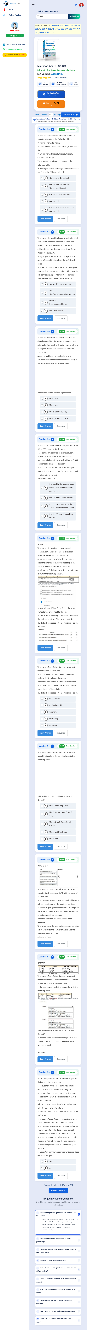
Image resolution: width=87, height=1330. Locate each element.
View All (73, 16)
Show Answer (45, 219)
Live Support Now (15, 35)
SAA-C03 (68, 29)
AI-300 (61, 29)
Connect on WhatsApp (14, 49)
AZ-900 (74, 25)
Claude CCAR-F (57, 25)
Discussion (61, 219)
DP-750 (67, 25)
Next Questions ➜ (58, 1190)
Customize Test (70, 115)
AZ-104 (42, 29)
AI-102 (48, 29)
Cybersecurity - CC (46, 33)
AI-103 (55, 29)
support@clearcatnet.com (16, 44)
